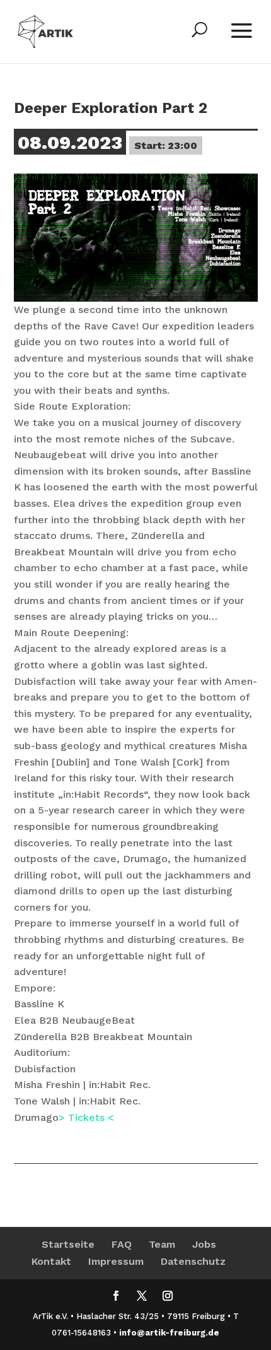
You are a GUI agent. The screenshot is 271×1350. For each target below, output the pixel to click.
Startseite (68, 1244)
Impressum (116, 1261)
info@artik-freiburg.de (169, 1332)
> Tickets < (86, 1117)
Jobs (204, 1244)
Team (162, 1244)
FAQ (122, 1244)
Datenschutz (193, 1261)
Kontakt (51, 1261)
